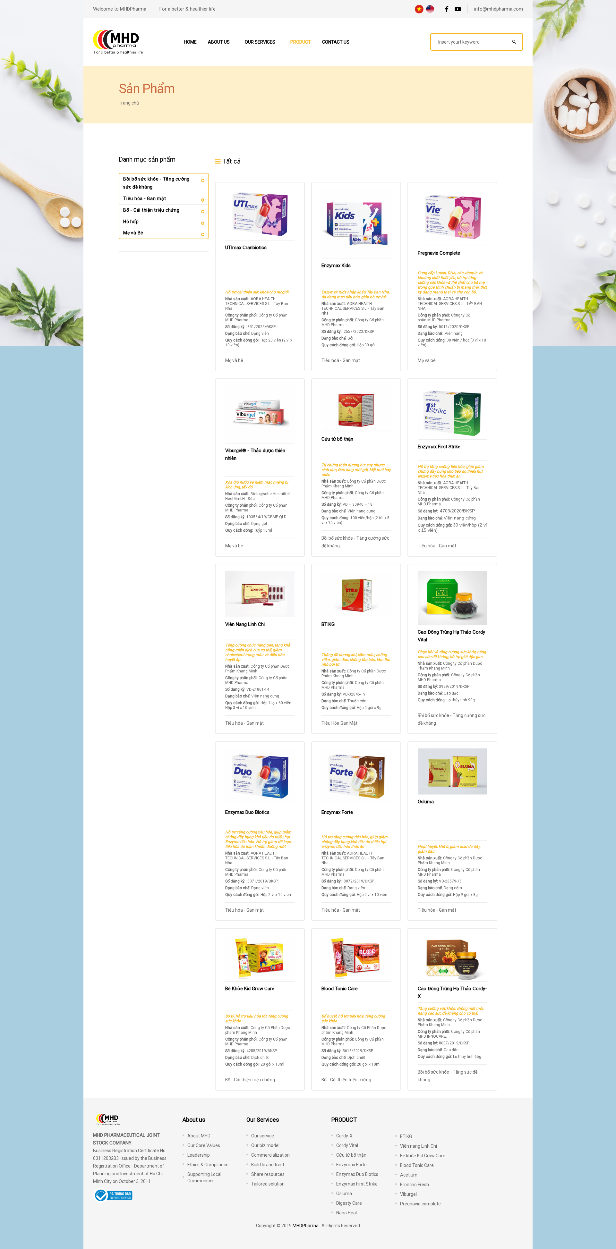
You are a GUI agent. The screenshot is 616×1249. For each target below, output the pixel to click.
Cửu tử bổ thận (337, 439)
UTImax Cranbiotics (246, 247)
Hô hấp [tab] (131, 221)
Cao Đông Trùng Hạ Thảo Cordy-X (452, 992)
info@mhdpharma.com (498, 9)
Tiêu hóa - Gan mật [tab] (144, 198)
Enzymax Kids (336, 265)
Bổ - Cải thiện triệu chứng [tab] (151, 210)
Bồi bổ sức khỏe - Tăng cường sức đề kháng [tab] (156, 183)
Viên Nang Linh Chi (245, 624)
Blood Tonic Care (339, 989)
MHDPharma (306, 1225)
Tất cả (231, 161)
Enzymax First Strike (439, 447)
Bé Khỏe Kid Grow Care (249, 989)
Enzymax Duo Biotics (247, 812)
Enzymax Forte (337, 812)
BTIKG (328, 624)
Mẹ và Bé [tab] (133, 232)
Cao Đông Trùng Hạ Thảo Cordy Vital (451, 636)
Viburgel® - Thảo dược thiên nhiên (255, 454)
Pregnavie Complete (439, 253)
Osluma (426, 802)
